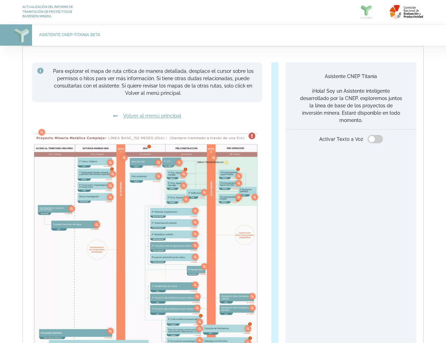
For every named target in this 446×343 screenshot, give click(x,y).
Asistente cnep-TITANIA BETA (69, 34)
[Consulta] (42, 132)
